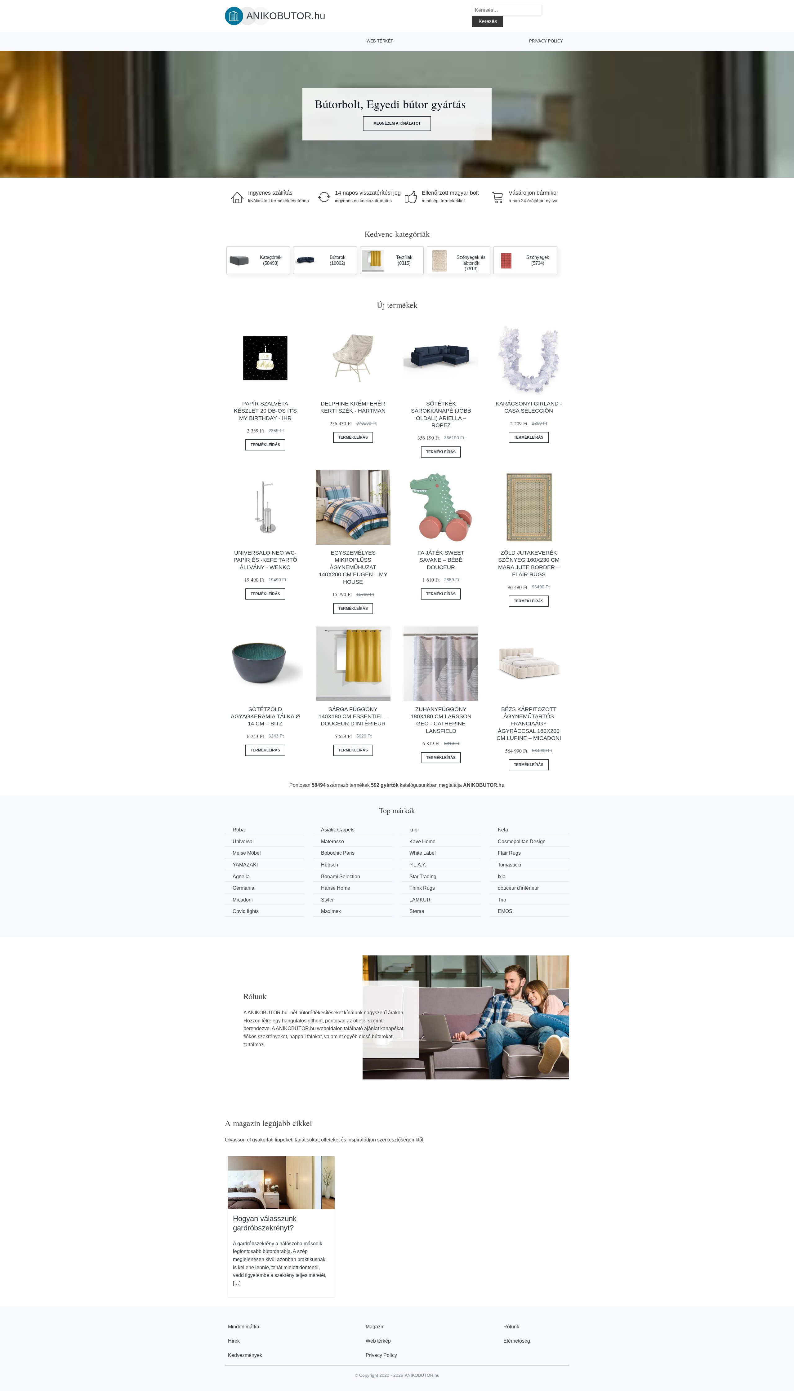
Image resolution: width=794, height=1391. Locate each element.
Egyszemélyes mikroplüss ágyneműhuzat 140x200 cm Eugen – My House (353, 567)
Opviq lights (246, 911)
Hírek (234, 1341)
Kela (503, 829)
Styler (327, 899)
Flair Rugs (509, 853)
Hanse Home (335, 888)
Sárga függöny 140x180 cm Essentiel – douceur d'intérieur (353, 716)
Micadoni (243, 899)
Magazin (375, 1326)
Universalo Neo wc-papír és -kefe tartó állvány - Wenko (265, 560)
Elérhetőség (516, 1341)
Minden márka (243, 1326)
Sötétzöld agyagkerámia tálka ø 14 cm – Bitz (265, 716)
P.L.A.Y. (417, 864)
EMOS (505, 911)
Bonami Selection (340, 876)
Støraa (416, 911)
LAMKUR (419, 899)
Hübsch (329, 864)
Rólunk (511, 1326)
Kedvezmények (245, 1355)
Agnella (241, 876)
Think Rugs (422, 888)
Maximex (331, 911)
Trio (502, 899)
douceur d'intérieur (518, 888)
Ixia (502, 876)
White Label (422, 853)
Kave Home (422, 841)
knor (414, 829)
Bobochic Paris (338, 853)
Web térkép (380, 41)
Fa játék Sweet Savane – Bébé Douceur (440, 560)
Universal (243, 841)
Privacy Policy (546, 41)
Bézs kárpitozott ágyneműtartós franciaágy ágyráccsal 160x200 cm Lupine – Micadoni (529, 724)
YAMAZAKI (245, 864)
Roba (239, 829)
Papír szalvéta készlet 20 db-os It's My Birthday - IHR (265, 411)
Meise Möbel (247, 853)
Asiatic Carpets (338, 829)
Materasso (332, 841)
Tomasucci (509, 864)
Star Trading (422, 876)
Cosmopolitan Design (522, 841)
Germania (243, 888)
